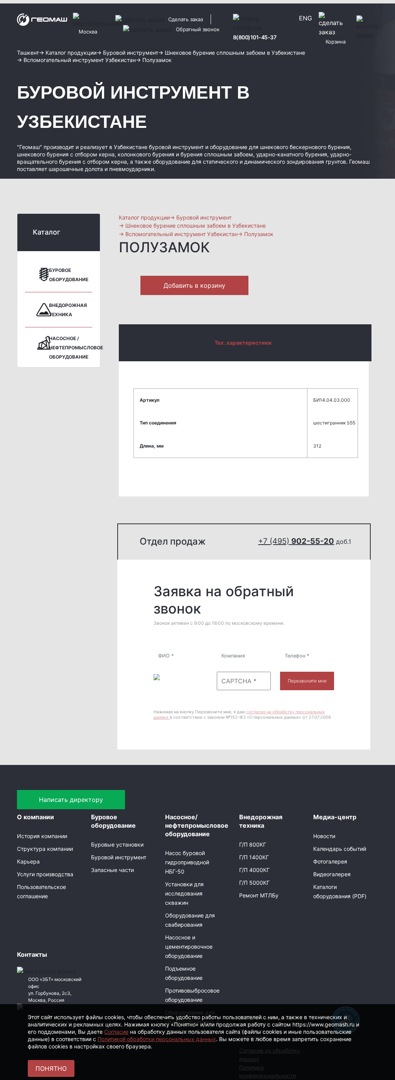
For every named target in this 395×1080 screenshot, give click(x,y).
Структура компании (45, 848)
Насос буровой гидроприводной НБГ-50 (187, 862)
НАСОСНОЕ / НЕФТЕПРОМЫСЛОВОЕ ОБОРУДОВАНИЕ (76, 347)
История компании (42, 836)
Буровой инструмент (118, 857)
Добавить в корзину (194, 285)
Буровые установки (117, 844)
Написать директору (71, 799)
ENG (305, 18)
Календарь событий (339, 848)
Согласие (116, 1031)
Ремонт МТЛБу (259, 895)
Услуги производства (45, 874)
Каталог (46, 232)
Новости (324, 836)
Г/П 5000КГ (254, 882)
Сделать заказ (185, 19)
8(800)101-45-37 (255, 37)
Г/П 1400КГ (254, 857)
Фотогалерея (330, 861)
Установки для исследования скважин (184, 893)
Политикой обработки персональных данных (157, 1039)
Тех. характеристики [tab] (243, 342)
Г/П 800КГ (252, 844)
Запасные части (112, 870)
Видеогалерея (332, 874)
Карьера (28, 861)
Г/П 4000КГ (254, 870)
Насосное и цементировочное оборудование (189, 946)
